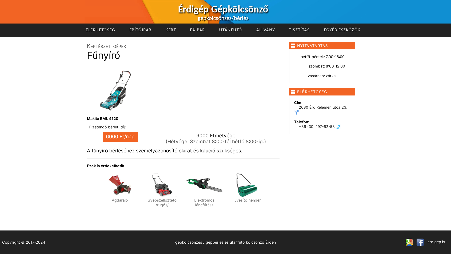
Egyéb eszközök (342, 30)
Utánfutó (230, 30)
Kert (171, 30)
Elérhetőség (100, 30)
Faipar (197, 30)
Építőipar (140, 30)
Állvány (265, 30)
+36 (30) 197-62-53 (317, 126)
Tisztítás (299, 30)
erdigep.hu (436, 241)
